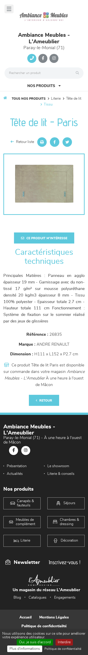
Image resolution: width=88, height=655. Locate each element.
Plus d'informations (24, 648)
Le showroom (58, 466)
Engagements (65, 597)
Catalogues (37, 597)
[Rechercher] (78, 73)
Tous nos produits (29, 98)
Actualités (15, 474)
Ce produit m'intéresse (46, 238)
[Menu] (9, 9)
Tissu (48, 104)
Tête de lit (73, 98)
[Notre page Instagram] (53, 58)
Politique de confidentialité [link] (62, 648)
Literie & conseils (60, 474)
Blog (17, 597)
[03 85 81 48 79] (31, 58)
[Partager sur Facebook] (54, 142)
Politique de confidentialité (44, 626)
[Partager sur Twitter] (67, 142)
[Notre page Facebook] (42, 58)
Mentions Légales (54, 617)
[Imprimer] (42, 142)
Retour (45, 400)
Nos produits (41, 86)
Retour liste (25, 142)
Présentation (17, 466)
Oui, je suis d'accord (35, 642)
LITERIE (56, 98)
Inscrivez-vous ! (64, 562)
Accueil (25, 617)
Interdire (64, 642)
